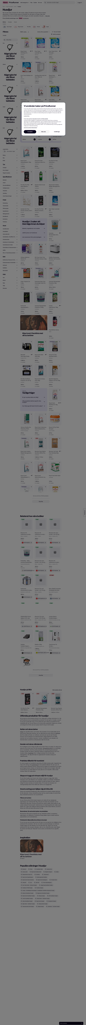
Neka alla (43, 131)
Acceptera (30, 131)
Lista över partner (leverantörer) (30, 127)
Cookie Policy (26, 116)
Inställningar (57, 131)
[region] (43, 119)
